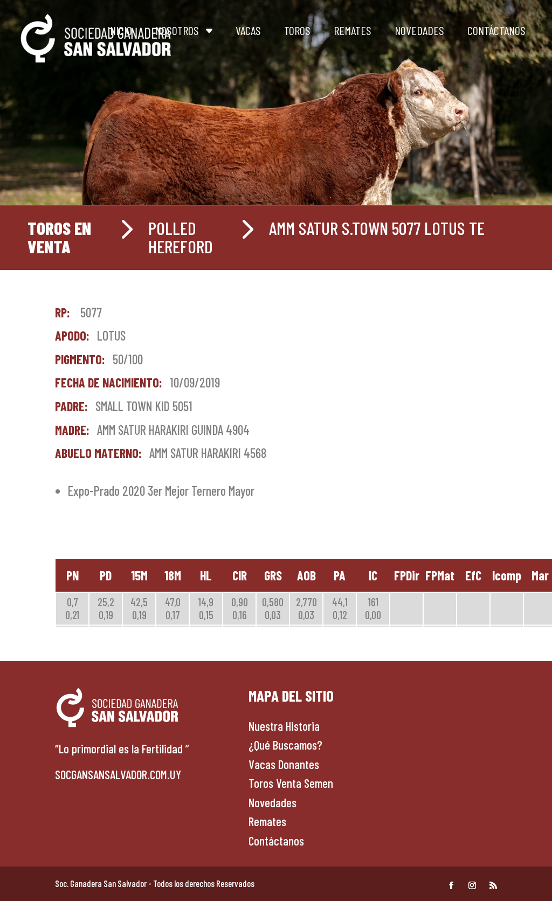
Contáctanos (496, 30)
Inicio (119, 30)
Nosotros (177, 30)
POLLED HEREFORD (180, 237)
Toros (297, 30)
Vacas (248, 30)
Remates (352, 30)
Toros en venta (59, 237)
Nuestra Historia (284, 725)
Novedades (419, 30)
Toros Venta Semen (291, 783)
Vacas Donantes (284, 764)
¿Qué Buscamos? (285, 744)
